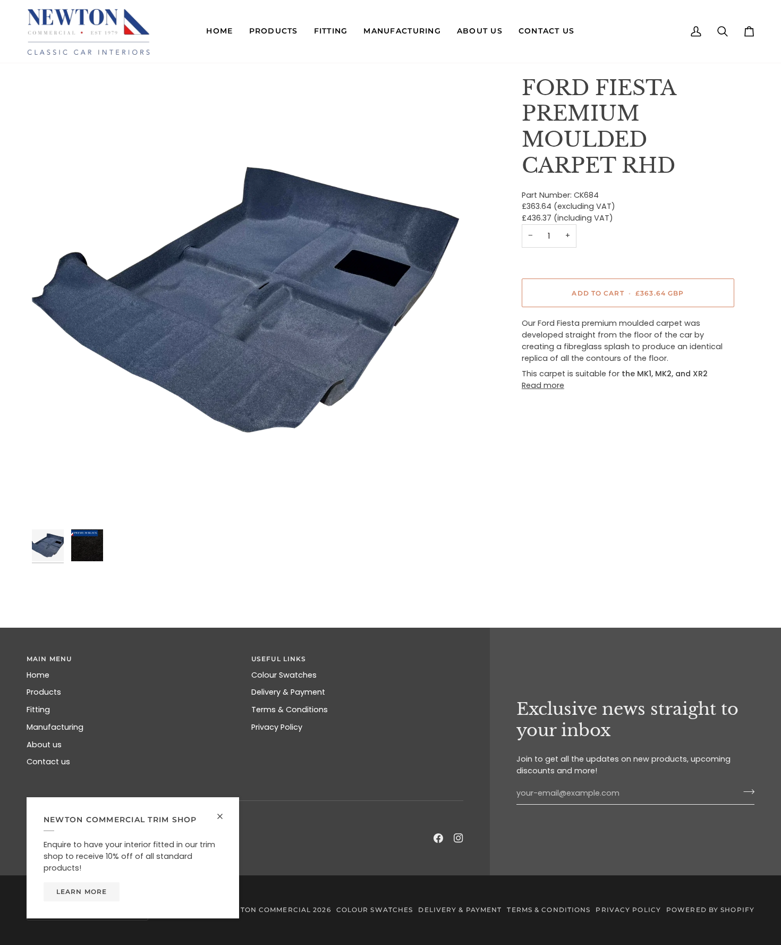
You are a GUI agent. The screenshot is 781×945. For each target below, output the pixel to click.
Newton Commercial (266, 910)
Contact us (48, 761)
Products (44, 692)
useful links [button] (278, 659)
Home (38, 675)
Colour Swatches (284, 675)
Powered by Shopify (710, 910)
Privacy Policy (276, 727)
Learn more (81, 892)
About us (44, 744)
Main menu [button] (49, 659)
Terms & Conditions (289, 709)
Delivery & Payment (288, 692)
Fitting (38, 709)
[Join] (745, 791)
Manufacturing (55, 727)
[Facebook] (438, 838)
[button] (219, 31)
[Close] (224, 811)
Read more (543, 385)
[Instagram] (458, 838)
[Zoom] (52, 504)
